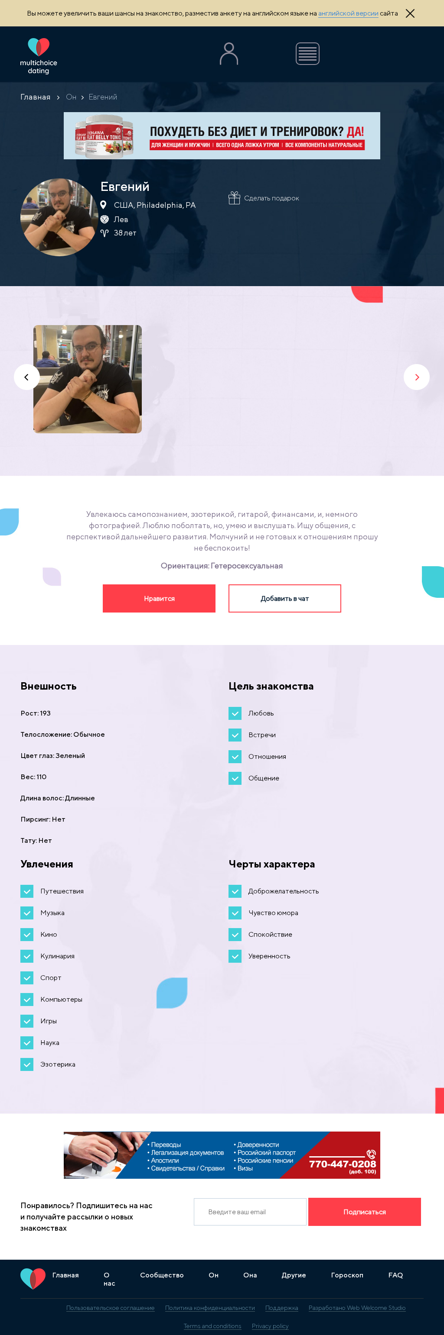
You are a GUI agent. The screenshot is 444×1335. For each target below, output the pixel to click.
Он (71, 96)
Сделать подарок (271, 198)
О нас (109, 1279)
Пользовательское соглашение (110, 1307)
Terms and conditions (213, 1325)
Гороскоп (347, 1275)
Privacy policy (270, 1325)
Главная (35, 96)
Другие (294, 1275)
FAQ (395, 1275)
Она (250, 1275)
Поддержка (281, 1307)
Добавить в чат (285, 598)
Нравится (159, 598)
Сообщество (162, 1275)
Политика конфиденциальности (210, 1307)
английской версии (348, 13)
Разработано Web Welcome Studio (357, 1307)
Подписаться (364, 1212)
